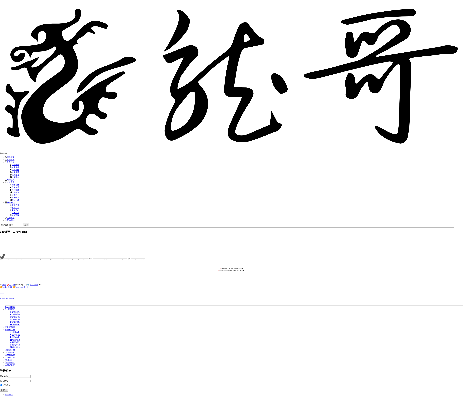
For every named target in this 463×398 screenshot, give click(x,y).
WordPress (34, 285)
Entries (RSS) (7, 287)
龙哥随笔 (15, 165)
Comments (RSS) (21, 287)
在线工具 (11, 357)
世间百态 (15, 200)
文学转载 (15, 187)
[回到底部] (231, 295)
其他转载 (15, 190)
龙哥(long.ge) (8, 285)
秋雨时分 (15, 195)
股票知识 (15, 192)
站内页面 (11, 202)
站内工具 (15, 213)
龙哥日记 (10, 162)
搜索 (26, 225)
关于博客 (10, 218)
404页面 (10, 360)
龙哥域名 (15, 175)
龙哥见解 (15, 167)
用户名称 (4, 376)
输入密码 (4, 381)
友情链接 (15, 205)
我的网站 (11, 220)
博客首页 (10, 157)
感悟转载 (15, 185)
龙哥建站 (15, 177)
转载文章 (10, 182)
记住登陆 (6, 385)
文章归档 (15, 210)
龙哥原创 (10, 159)
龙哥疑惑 (15, 172)
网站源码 (10, 180)
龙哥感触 (15, 170)
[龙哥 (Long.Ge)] (231, 76)
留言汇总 (15, 208)
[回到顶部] (231, 292)
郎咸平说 (15, 197)
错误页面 (15, 215)
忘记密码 (9, 395)
